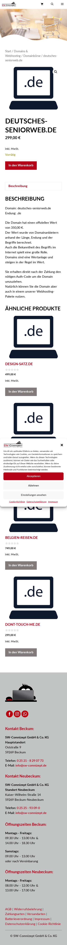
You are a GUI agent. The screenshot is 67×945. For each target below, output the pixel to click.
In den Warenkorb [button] (21, 391)
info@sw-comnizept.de (31, 765)
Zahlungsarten (15, 914)
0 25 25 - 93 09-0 (28, 808)
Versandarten (36, 914)
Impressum (53, 502)
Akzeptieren (33, 476)
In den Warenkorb (21, 165)
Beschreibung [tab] (17, 186)
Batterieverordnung (19, 919)
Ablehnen (33, 485)
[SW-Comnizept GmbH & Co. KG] (9, 4)
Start (8, 51)
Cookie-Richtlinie (17, 502)
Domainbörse (32, 56)
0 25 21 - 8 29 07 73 (30, 760)
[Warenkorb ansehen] (42, 4)
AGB (8, 909)
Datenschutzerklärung (36, 502)
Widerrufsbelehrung (28, 909)
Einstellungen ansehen (33, 495)
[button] (62, 445)
